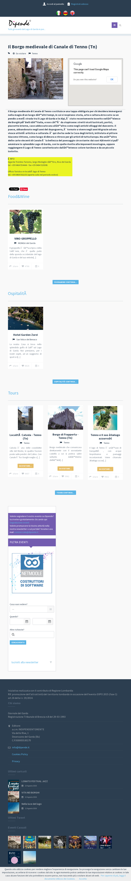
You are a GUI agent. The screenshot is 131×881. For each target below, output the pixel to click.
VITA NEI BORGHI (30, 792)
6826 (27, 365)
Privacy (16, 761)
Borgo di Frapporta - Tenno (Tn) (65, 436)
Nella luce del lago (32, 803)
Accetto (83, 878)
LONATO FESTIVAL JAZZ (35, 781)
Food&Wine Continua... (65, 282)
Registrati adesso (79, 4)
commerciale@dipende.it (26, 532)
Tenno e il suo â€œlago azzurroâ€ (105, 436)
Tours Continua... (65, 492)
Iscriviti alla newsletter (24, 662)
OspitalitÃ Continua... (65, 381)
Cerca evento (18, 642)
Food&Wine (18, 196)
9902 (106, 476)
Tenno (35, 53)
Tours (13, 393)
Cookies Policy (20, 754)
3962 (67, 476)
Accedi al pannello (55, 4)
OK (111, 79)
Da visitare (21, 53)
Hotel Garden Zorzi (25, 335)
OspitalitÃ (17, 293)
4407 (27, 473)
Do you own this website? (85, 79)
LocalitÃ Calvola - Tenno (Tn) (25, 436)
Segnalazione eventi (19, 522)
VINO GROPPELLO (25, 238)
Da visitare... (25, 466)
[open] (27, 621)
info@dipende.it (21, 747)
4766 (27, 266)
